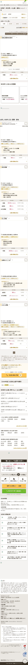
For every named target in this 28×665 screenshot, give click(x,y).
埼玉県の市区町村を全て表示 (19, 448)
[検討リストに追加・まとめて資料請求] (26, 123)
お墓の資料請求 (8, 597)
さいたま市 (3, 441)
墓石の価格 (3, 609)
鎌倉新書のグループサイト (8, 660)
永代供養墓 (6, 606)
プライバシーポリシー (12, 621)
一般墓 (3, 23)
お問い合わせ (3, 622)
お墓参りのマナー (4, 613)
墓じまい (12, 602)
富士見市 (10, 445)
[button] (14, 69)
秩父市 (15, 445)
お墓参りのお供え (12, 613)
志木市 (22, 443)
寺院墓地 (23, 419)
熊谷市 (2, 432)
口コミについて (19, 621)
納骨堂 (14, 606)
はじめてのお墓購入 (5, 601)
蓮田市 (22, 445)
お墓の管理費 (8, 609)
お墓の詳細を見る (14, 78)
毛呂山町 (10, 443)
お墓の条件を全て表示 (20, 425)
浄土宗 (15, 419)
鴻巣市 (15, 432)
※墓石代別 (11, 385)
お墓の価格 (12, 601)
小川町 (15, 443)
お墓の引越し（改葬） (5, 602)
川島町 (2, 434)
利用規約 (6, 621)
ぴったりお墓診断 (15, 597)
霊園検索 (2, 597)
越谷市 (9, 441)
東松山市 (10, 432)
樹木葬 (10, 606)
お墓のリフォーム (15, 609)
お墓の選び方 (17, 601)
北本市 (22, 432)
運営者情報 (3, 621)
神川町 (2, 443)
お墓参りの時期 (4, 614)
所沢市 (2, 445)
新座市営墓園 (5, 95)
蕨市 (22, 441)
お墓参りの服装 (19, 613)
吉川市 (15, 441)
